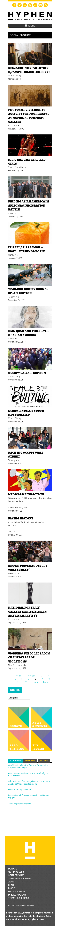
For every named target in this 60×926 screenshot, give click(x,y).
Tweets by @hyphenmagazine (19, 804)
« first (18, 676)
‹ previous (31, 676)
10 (49, 679)
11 (18, 682)
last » (45, 682)
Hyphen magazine (30, 850)
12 (26, 682)
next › (35, 682)
